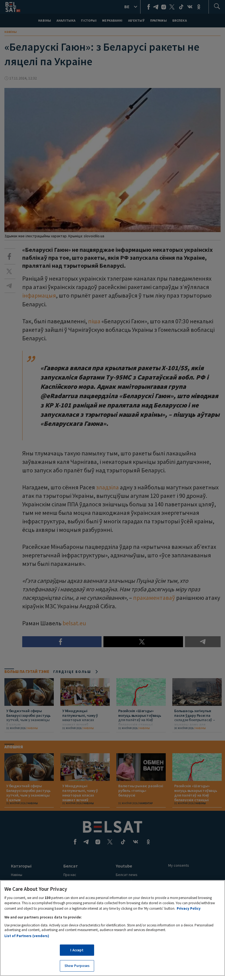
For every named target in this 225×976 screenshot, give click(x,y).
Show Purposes (77, 965)
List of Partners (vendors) (26, 936)
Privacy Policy (189, 908)
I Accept (76, 950)
